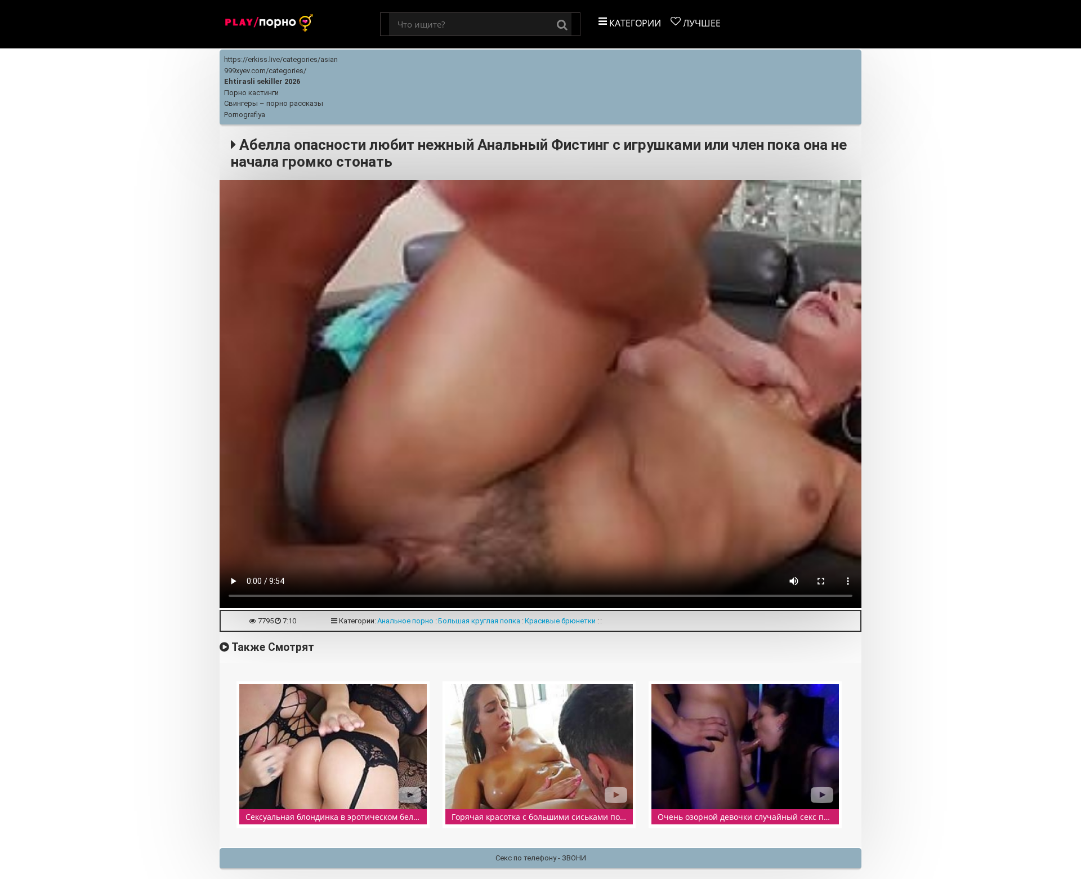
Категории (634, 23)
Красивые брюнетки (560, 621)
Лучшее (701, 23)
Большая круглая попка (479, 621)
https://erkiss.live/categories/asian (281, 59)
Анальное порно (405, 621)
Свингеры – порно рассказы (273, 103)
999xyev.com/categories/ (265, 70)
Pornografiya (244, 114)
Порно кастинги (251, 92)
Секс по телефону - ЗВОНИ (540, 858)
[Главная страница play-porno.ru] (299, 24)
